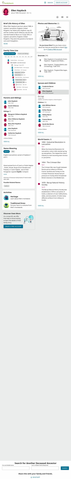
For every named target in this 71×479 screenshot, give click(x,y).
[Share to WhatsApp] (57, 17)
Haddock (6, 186)
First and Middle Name (8, 465)
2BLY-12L (29, 13)
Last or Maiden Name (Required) (39, 465)
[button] (19, 102)
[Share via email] (62, 17)
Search (64, 468)
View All (7, 142)
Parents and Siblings (23, 53)
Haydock (6, 151)
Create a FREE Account (13, 226)
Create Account (61, 3)
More (6, 44)
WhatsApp (36, 477)
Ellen (13, 151)
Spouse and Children (9, 53)
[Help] (45, 2)
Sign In (50, 3)
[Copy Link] (67, 17)
